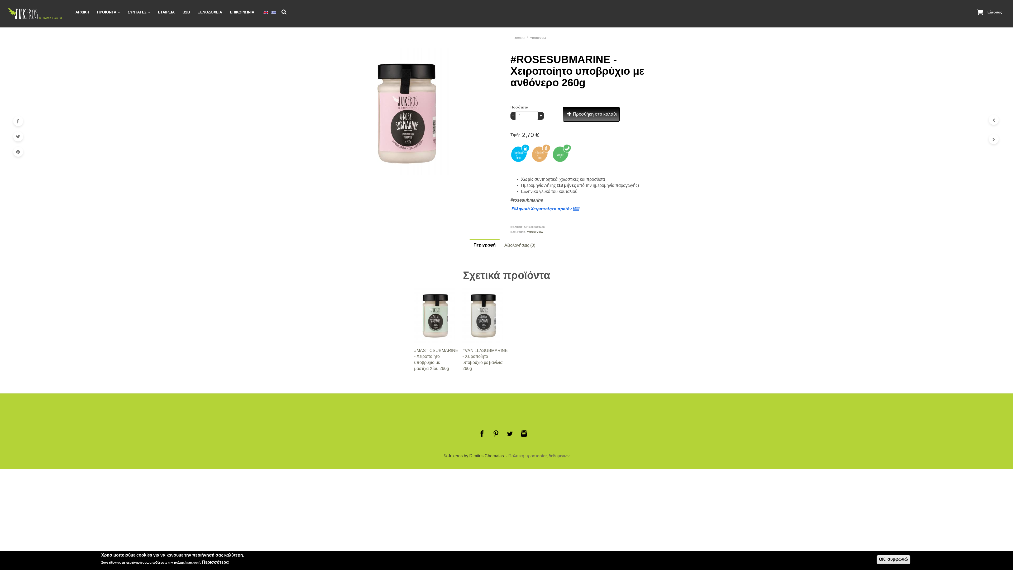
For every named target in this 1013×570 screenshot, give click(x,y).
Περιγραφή (485, 245)
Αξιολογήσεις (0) (519, 245)
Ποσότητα (519, 107)
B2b (186, 12)
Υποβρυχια (538, 38)
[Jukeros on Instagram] (524, 433)
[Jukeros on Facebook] (482, 433)
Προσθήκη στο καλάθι (594, 114)
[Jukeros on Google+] (510, 433)
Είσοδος (994, 12)
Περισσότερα (215, 562)
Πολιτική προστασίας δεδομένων (539, 456)
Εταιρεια (166, 12)
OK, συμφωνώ (893, 559)
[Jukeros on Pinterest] (496, 433)
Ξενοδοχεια (210, 12)
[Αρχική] (37, 14)
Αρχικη (82, 12)
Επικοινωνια (242, 12)
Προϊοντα (107, 12)
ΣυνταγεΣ (137, 12)
